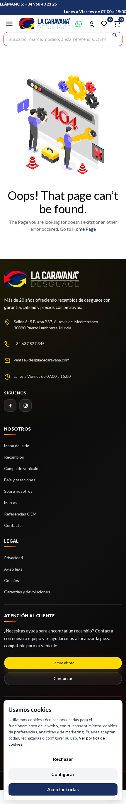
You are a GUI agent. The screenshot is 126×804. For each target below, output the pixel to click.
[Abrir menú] (9, 24)
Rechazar (63, 759)
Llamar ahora (63, 662)
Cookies (11, 580)
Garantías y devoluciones (27, 591)
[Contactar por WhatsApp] (78, 23)
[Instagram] (25, 405)
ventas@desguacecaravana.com (41, 360)
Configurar (63, 774)
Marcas (10, 502)
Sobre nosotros (18, 491)
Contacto (13, 525)
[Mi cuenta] (91, 23)
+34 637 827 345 (29, 343)
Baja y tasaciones (19, 479)
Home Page (84, 229)
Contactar (63, 678)
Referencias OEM (20, 513)
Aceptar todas (63, 789)
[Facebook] (10, 405)
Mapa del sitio (16, 445)
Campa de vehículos (22, 468)
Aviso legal (13, 569)
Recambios (14, 457)
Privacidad (13, 557)
